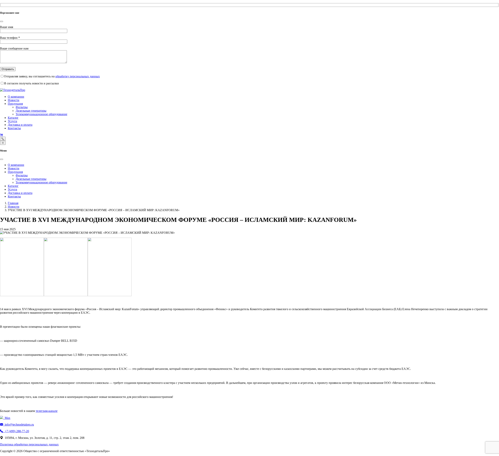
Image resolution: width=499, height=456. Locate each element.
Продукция (15, 103)
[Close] (1, 21)
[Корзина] (1, 134)
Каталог (13, 117)
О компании (16, 96)
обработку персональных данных (77, 76)
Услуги (12, 121)
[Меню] (3, 143)
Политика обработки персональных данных (29, 444)
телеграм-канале (47, 411)
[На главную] (12, 90)
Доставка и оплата (20, 124)
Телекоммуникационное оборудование (41, 114)
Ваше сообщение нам (14, 48)
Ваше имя (6, 27)
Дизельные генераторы (31, 110)
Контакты (14, 128)
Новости (13, 100)
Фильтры (22, 107)
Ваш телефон (10, 37)
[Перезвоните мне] (3, 139)
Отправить (8, 69)
